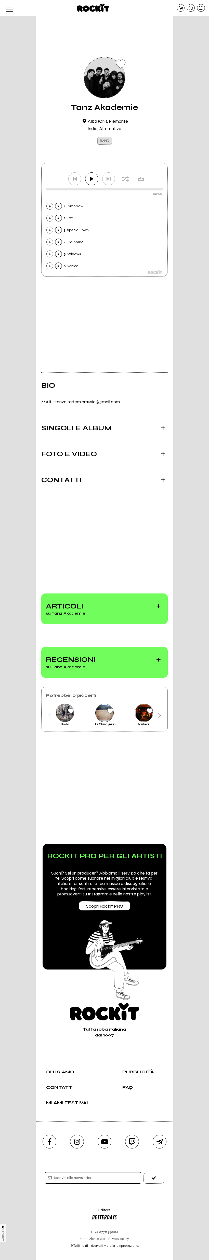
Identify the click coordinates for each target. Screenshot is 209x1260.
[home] (93, 8)
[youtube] (104, 1141)
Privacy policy (118, 1239)
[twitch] (132, 1141)
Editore (101, 1212)
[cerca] (191, 8)
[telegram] (159, 1141)
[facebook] (49, 1141)
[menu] (8, 8)
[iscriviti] (153, 1178)
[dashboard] (201, 8)
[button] (49, 715)
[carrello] (181, 8)
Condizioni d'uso (92, 1239)
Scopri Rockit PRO (104, 906)
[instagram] (77, 1141)
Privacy (3, 1235)
